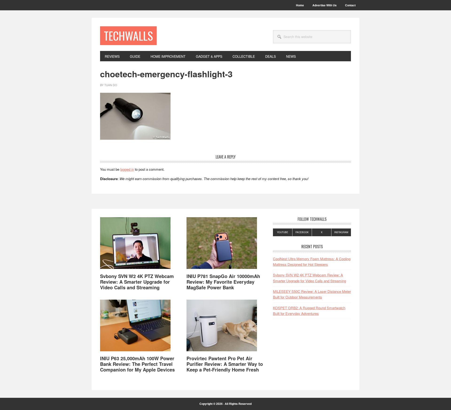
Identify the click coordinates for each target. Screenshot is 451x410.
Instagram (341, 232)
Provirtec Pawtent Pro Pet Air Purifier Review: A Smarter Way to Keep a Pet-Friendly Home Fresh (225, 364)
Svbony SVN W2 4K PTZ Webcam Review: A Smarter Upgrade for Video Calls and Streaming (137, 282)
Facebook (302, 232)
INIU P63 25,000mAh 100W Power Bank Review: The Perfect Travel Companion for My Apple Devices (137, 364)
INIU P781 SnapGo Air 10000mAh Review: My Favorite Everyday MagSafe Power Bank (223, 282)
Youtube (282, 232)
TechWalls (128, 35)
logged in (127, 169)
